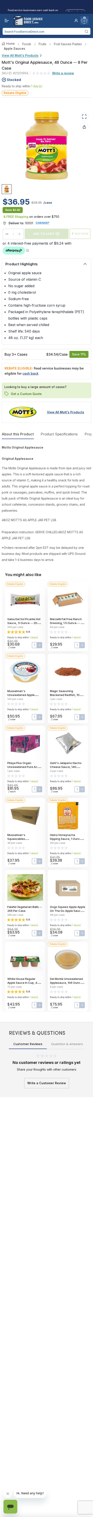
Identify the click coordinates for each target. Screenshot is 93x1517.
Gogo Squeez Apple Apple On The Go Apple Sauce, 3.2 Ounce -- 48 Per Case (67, 910)
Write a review (63, 73)
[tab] (6, 189)
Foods (26, 44)
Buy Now (82, 234)
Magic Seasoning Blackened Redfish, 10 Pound (65, 694)
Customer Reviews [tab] (27, 1044)
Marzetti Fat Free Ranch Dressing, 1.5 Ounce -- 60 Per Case (67, 623)
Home (10, 43)
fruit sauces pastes (68, 44)
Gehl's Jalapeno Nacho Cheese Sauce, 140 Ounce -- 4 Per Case (66, 766)
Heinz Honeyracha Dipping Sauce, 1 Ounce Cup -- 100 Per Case (66, 838)
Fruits (42, 44)
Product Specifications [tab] (59, 434)
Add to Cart (43, 234)
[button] (76, 20)
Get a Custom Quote (26, 394)
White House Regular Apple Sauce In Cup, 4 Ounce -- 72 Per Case (22, 982)
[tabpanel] (46, 503)
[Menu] (5, 20)
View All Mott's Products (20, 55)
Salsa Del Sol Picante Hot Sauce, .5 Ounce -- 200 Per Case (23, 623)
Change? (43, 222)
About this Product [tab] (18, 434)
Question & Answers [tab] (67, 1044)
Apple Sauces (14, 48)
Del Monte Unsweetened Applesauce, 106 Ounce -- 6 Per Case (67, 982)
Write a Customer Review (46, 1083)
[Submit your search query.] (86, 31)
